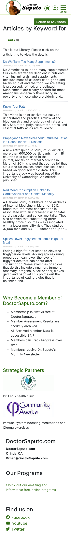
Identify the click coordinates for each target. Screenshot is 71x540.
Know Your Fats (14, 106)
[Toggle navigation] (63, 7)
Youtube (19, 523)
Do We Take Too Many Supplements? (29, 61)
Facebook (20, 517)
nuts (11, 40)
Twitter (17, 529)
